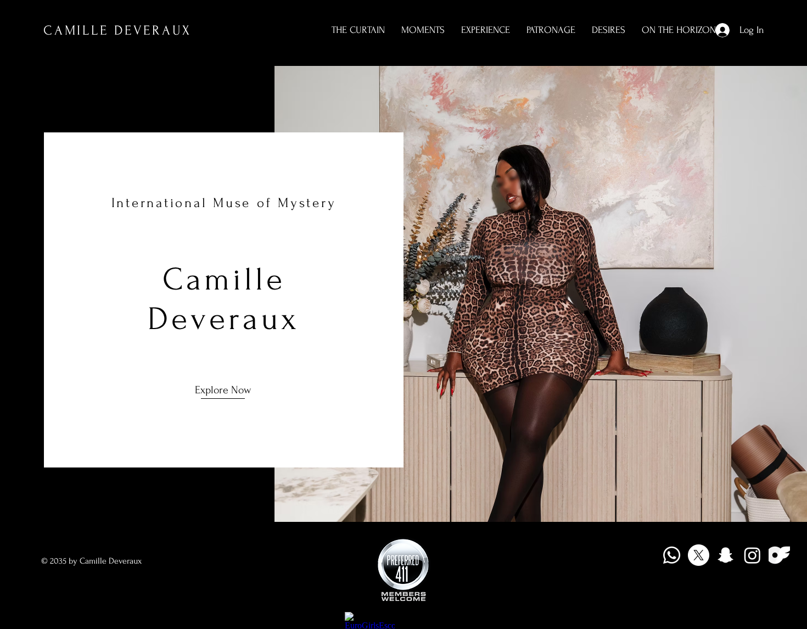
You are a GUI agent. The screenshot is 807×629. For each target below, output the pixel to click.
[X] (698, 555)
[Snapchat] (725, 555)
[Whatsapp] (671, 555)
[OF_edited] (779, 555)
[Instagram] (752, 555)
